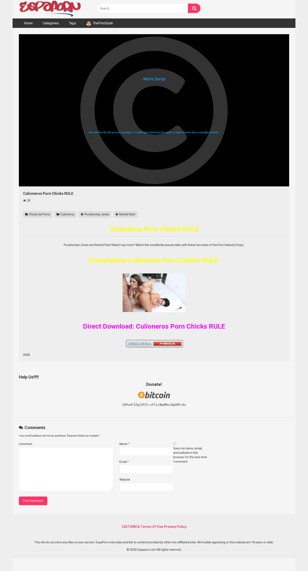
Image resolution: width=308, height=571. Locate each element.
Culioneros (67, 214)
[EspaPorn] (50, 9)
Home (28, 23)
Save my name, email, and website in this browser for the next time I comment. (190, 455)
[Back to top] (294, 558)
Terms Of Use (152, 527)
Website (124, 479)
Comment (25, 444)
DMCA (135, 527)
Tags (72, 23)
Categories (51, 23)
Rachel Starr (127, 214)
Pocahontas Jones (96, 214)
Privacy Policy (175, 527)
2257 (125, 527)
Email (124, 461)
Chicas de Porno (39, 214)
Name (124, 444)
